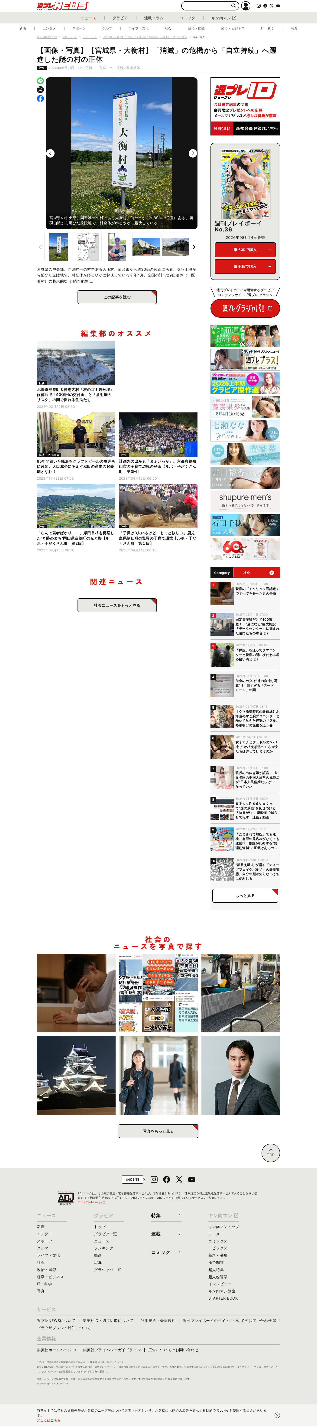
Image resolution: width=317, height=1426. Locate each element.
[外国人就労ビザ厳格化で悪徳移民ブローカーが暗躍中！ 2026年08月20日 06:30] (158, 993)
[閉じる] (277, 1415)
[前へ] (50, 153)
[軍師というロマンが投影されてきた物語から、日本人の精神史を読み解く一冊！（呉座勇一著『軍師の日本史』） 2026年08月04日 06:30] (240, 1075)
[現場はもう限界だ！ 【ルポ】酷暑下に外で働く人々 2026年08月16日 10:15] (240, 993)
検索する (233, 5)
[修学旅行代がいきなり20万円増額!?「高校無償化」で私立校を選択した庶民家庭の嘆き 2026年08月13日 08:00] (158, 1075)
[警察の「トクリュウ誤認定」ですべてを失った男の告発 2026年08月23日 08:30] (76, 993)
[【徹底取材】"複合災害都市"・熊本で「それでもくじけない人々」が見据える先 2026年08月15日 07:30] (76, 1075)
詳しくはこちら (49, 1420)
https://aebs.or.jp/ (92, 1202)
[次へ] (192, 153)
